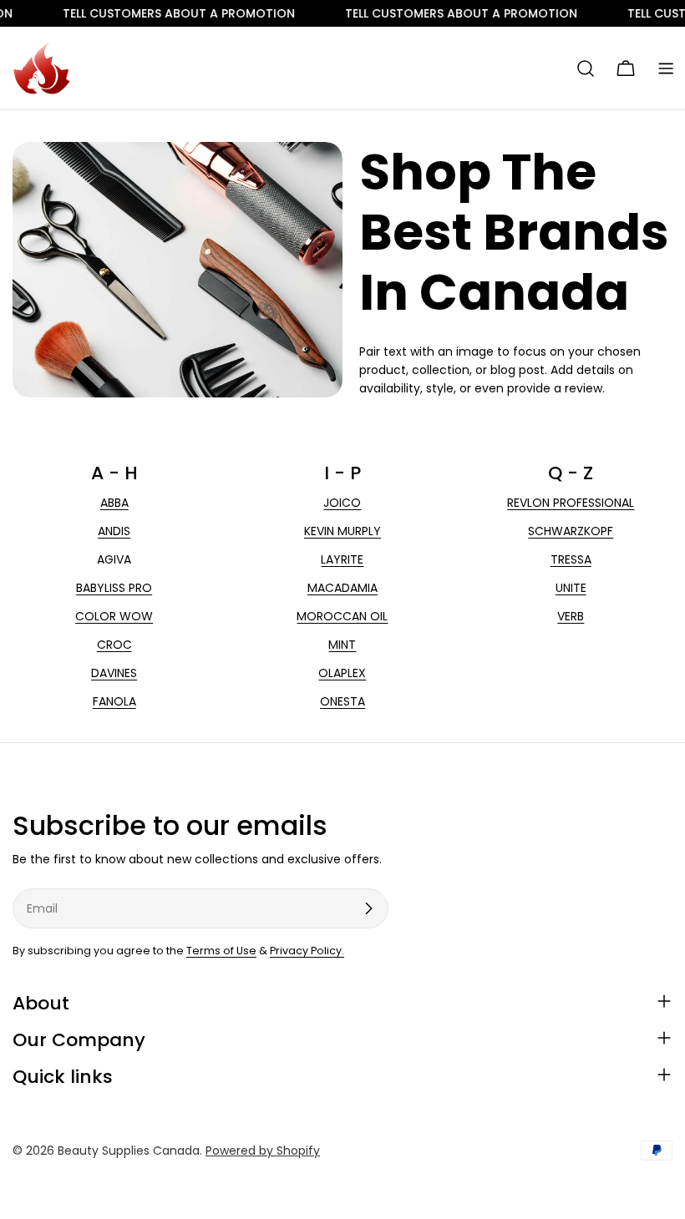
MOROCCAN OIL (342, 616)
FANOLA (114, 701)
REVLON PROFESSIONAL (570, 502)
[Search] (585, 68)
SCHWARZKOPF (570, 531)
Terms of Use (221, 950)
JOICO (342, 502)
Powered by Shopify (263, 1150)
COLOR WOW (114, 616)
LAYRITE (342, 559)
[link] (158, 13)
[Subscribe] (368, 908)
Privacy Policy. (307, 950)
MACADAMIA (342, 587)
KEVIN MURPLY (342, 531)
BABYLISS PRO (114, 587)
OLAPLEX (342, 673)
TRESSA (571, 559)
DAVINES (114, 673)
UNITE (571, 587)
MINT (342, 644)
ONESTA (342, 701)
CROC (114, 644)
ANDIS (114, 531)
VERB (570, 616)
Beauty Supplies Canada (129, 1150)
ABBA (114, 502)
